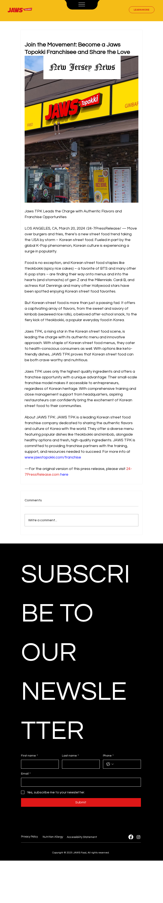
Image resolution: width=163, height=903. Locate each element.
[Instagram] (138, 837)
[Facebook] (130, 837)
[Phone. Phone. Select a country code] (110, 764)
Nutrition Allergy (53, 836)
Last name (70, 755)
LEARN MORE (141, 9)
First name (29, 755)
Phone (108, 755)
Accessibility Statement (82, 837)
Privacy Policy (29, 836)
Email (26, 773)
